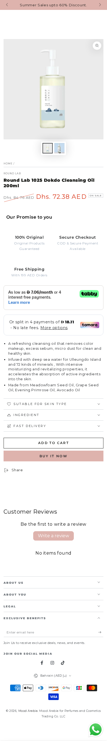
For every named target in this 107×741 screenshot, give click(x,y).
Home (8, 163)
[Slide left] (8, 5)
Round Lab (12, 173)
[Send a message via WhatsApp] (95, 729)
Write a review (53, 535)
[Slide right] (99, 5)
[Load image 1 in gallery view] (48, 148)
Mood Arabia (28, 711)
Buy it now (54, 456)
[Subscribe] (101, 632)
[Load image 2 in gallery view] (59, 148)
